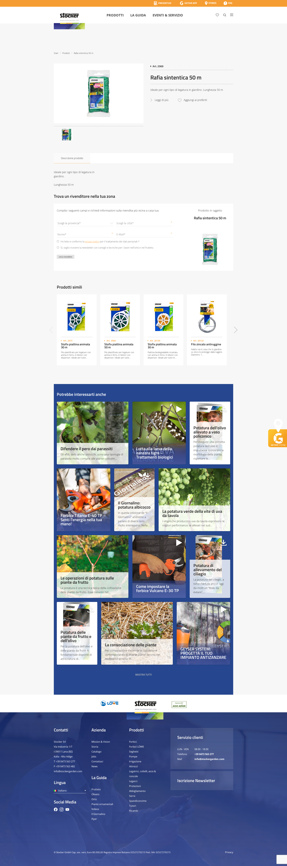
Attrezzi (133, 766)
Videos (95, 809)
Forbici (133, 741)
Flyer (94, 819)
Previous (51, 330)
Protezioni (135, 786)
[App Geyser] (188, 3)
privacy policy (92, 241)
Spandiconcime (137, 801)
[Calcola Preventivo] (162, 3)
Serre (132, 796)
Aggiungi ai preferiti (195, 100)
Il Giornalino (98, 814)
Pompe (133, 756)
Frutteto (96, 789)
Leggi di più (161, 100)
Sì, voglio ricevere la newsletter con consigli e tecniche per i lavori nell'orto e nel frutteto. (107, 247)
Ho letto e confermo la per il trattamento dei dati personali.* (100, 241)
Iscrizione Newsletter (196, 780)
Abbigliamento (137, 791)
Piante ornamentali (102, 804)
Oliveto (95, 794)
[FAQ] (228, 3)
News (94, 766)
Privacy (229, 852)
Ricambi (133, 810)
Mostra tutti (143, 675)
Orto (94, 799)
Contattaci (97, 761)
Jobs (93, 756)
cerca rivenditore (65, 257)
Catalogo (96, 751)
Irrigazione (135, 761)
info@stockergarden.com (68, 771)
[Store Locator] (211, 3)
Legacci (133, 781)
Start (56, 53)
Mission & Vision (100, 741)
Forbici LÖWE (136, 746)
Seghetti (133, 751)
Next (236, 330)
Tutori (132, 805)
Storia (94, 746)
